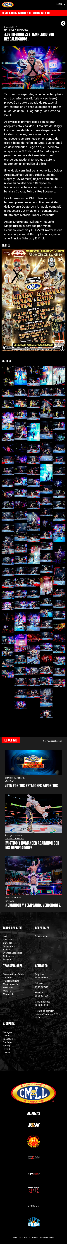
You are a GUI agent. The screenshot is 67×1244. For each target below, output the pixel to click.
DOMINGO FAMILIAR (14, 838)
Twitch (6, 1052)
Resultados (8, 939)
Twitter (6, 1035)
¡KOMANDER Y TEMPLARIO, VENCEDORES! (33, 905)
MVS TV (7, 991)
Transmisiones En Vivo (14, 974)
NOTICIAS (9, 781)
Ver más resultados (52, 741)
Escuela (7, 959)
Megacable (8, 994)
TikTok (6, 1049)
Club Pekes (8, 956)
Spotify (6, 1045)
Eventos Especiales (12, 953)
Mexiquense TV (10, 984)
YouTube (7, 977)
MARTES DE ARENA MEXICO (16, 30)
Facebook (8, 1039)
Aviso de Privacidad (31, 1237)
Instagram (8, 1032)
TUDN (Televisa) (11, 981)
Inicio (5, 936)
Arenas (6, 949)
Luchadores (9, 946)
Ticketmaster (41, 936)
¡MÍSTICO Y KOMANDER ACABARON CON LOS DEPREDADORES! (32, 845)
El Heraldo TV (10, 987)
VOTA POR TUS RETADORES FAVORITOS (31, 785)
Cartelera (7, 943)
